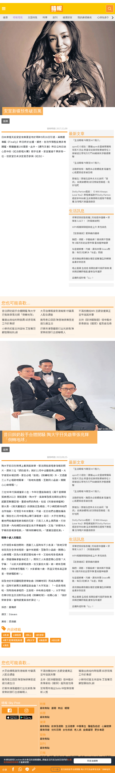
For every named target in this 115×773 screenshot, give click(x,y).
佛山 (29, 634)
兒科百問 (56, 729)
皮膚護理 (88, 729)
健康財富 (67, 17)
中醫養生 (81, 726)
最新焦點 (45, 708)
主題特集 (32, 17)
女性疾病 (67, 729)
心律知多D (103, 17)
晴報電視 (18, 17)
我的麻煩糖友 (85, 17)
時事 (45, 17)
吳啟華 (43, 640)
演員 (6, 645)
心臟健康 (106, 726)
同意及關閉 (92, 760)
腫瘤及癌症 (94, 726)
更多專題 (99, 729)
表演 (6, 634)
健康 (5, 17)
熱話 (60, 708)
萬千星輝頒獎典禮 (13, 640)
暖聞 (67, 708)
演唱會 (17, 634)
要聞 (53, 708)
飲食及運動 (57, 726)
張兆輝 (56, 640)
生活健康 (70, 726)
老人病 (77, 729)
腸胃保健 (45, 729)
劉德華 (40, 634)
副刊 (55, 17)
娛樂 (5, 121)
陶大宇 (31, 640)
